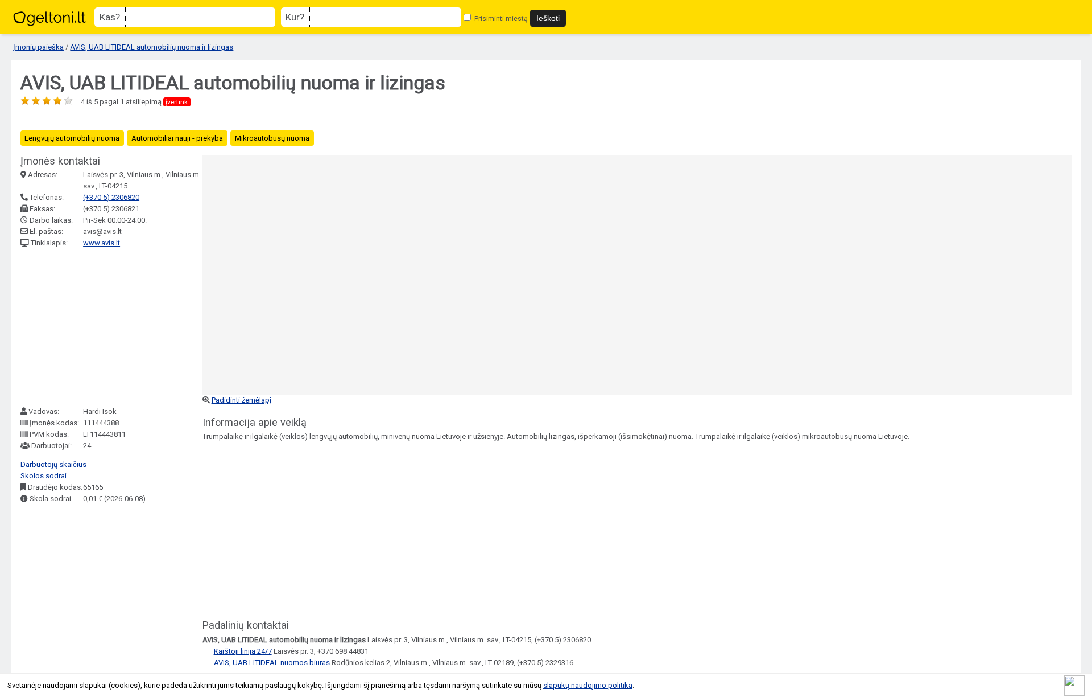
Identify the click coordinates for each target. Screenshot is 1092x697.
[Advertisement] (105, 327)
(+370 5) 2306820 (111, 197)
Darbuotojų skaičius (53, 464)
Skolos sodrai (43, 476)
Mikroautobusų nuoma (272, 138)
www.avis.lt (101, 243)
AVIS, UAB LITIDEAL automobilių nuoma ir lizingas (151, 47)
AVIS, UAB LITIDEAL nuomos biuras (272, 662)
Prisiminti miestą (500, 18)
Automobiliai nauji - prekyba (177, 138)
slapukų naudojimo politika (587, 685)
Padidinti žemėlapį (241, 400)
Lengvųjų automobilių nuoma (71, 138)
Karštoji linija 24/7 (243, 651)
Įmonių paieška (38, 47)
